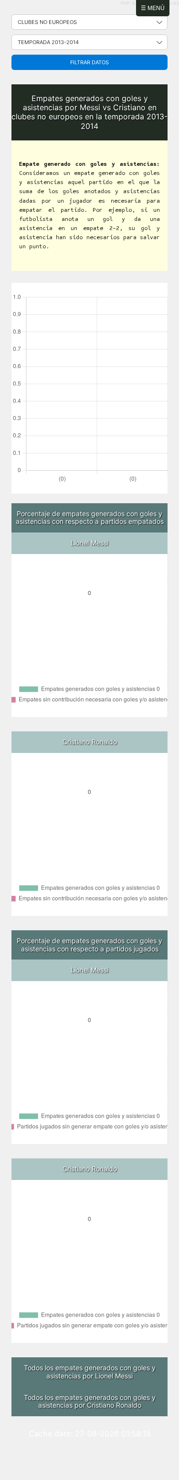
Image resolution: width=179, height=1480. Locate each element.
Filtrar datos (89, 62)
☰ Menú (153, 8)
